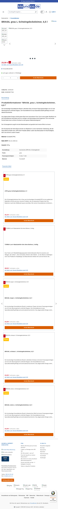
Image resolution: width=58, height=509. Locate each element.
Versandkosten (33, 503)
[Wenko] (54, 21)
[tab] (5, 97)
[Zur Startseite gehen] (29, 6)
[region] (29, 44)
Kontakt (32, 497)
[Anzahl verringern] (3, 77)
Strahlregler (43, 457)
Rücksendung (22, 495)
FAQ (22, 443)
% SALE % (43, 443)
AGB (27, 495)
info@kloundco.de (8, 476)
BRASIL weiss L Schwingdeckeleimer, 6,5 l (18, 405)
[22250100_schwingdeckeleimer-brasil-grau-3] (32, 44)
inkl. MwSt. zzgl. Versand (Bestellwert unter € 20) (12, 64)
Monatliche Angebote (45, 445)
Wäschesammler (44, 453)
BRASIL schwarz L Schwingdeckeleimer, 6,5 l (19, 351)
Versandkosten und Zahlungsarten (9, 495)
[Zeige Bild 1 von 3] (30, 58)
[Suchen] (35, 11)
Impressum (26, 497)
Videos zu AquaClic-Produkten (28, 466)
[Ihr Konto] (46, 11)
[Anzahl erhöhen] (17, 77)
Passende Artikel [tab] (6, 166)
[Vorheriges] (10, 43)
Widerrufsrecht (39, 495)
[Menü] (3, 11)
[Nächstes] (55, 43)
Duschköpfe (43, 455)
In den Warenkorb (38, 77)
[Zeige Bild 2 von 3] (32, 58)
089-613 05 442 (9, 474)
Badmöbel (42, 451)
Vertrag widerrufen (7, 480)
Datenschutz (32, 495)
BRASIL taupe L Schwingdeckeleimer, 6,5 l (18, 298)
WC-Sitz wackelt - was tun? (27, 453)
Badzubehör (43, 449)
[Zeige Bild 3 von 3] (34, 58)
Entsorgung (47, 495)
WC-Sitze (42, 447)
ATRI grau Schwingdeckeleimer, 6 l (16, 191)
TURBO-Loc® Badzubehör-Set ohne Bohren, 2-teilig (21, 244)
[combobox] (21, 11)
